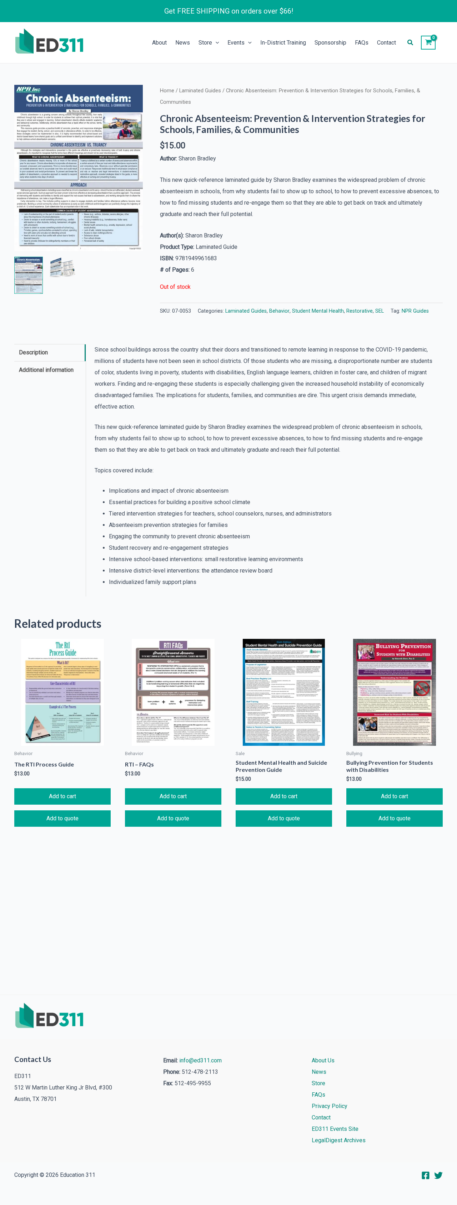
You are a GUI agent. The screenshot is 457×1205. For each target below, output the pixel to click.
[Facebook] (425, 1175)
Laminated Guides (200, 90)
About (159, 42)
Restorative (359, 311)
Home (167, 90)
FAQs (361, 42)
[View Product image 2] (62, 267)
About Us (323, 1060)
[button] (215, 43)
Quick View (62, 740)
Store (205, 42)
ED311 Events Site (335, 1128)
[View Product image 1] (28, 275)
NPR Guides (415, 311)
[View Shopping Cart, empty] (428, 43)
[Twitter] (438, 1175)
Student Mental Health (318, 311)
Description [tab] (33, 352)
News (182, 42)
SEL (379, 311)
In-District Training (283, 42)
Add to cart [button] (62, 796)
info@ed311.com (200, 1060)
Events (236, 42)
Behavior (279, 311)
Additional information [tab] (46, 369)
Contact (386, 42)
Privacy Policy (329, 1106)
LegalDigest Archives (339, 1140)
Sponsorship (330, 42)
